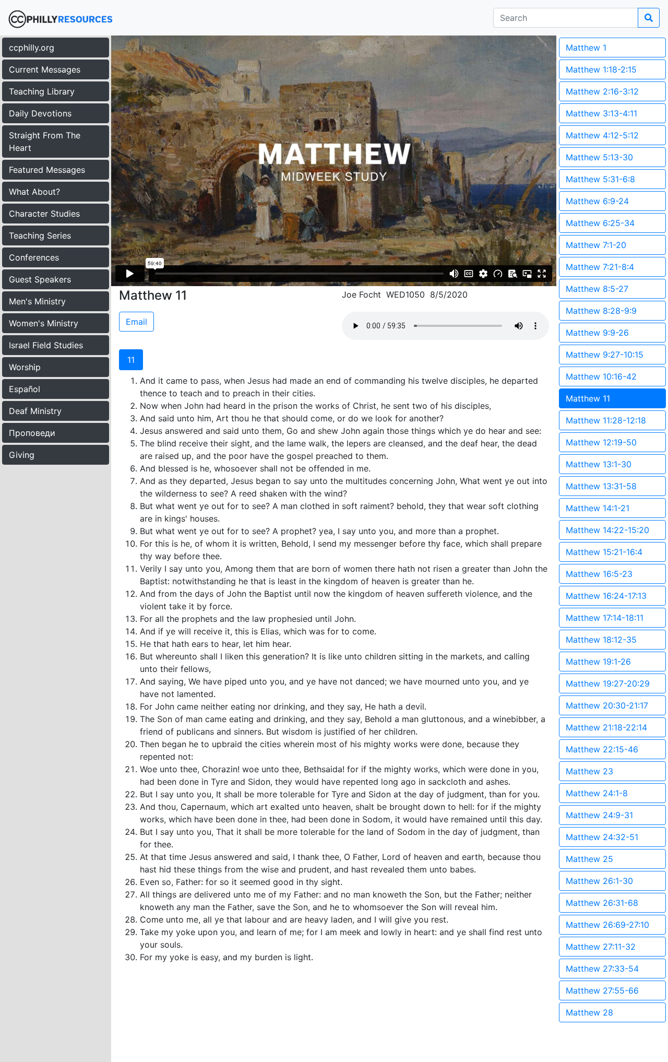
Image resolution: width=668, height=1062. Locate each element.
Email (136, 321)
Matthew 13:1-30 (598, 464)
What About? (34, 191)
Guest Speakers (40, 279)
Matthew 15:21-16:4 (604, 552)
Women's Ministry (43, 323)
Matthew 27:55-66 (602, 990)
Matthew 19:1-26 (598, 661)
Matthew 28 (589, 1012)
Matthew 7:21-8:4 (600, 267)
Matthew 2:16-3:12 (602, 91)
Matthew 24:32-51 (602, 837)
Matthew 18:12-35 (601, 639)
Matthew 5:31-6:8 (600, 179)
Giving (21, 455)
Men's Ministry (37, 301)
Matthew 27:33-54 (602, 968)
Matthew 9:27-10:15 (604, 354)
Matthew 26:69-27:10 (607, 924)
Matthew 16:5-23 (599, 574)
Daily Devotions (40, 113)
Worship (25, 367)
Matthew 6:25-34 (600, 223)
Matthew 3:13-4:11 (601, 113)
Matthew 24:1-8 (597, 793)
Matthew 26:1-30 (599, 881)
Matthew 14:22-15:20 (607, 530)
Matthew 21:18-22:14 (606, 727)
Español (24, 389)
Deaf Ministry (35, 411)
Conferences (34, 257)
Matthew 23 (589, 771)
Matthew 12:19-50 (601, 442)
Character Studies (44, 213)
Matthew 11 (588, 398)
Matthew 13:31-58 (601, 486)
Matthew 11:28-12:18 (606, 420)
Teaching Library (42, 91)
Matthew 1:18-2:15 (601, 69)
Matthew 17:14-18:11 (604, 617)
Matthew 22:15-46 (602, 749)
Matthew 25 (589, 859)
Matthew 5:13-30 (599, 157)
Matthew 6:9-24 (597, 201)
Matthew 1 (586, 47)
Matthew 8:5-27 (597, 289)
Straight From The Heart (44, 141)
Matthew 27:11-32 (601, 946)
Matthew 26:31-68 (602, 903)
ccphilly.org (31, 47)
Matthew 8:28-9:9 (601, 310)
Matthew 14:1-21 (597, 508)
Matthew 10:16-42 (601, 376)
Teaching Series (40, 235)
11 (131, 360)
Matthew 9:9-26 (597, 332)
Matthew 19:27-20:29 (608, 683)
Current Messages (44, 69)
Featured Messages (47, 169)
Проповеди (32, 433)
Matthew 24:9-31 (599, 815)
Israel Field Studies (46, 345)
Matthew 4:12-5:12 (602, 135)
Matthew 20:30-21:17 (607, 705)
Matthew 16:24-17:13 (606, 596)
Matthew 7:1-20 (596, 245)
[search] (649, 18)
